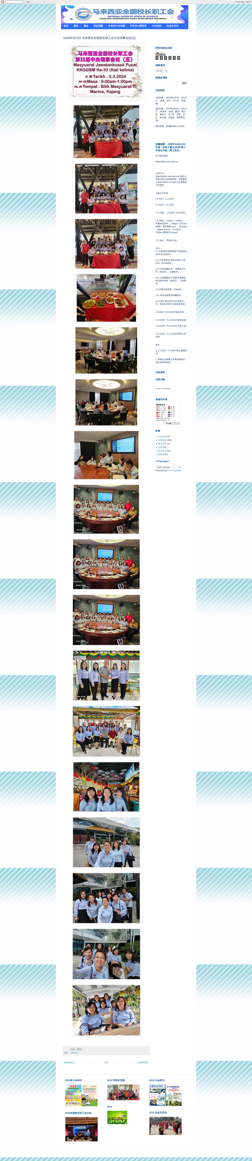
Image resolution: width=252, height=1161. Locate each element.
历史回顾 (98, 26)
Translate (176, 470)
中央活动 (156, 26)
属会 (86, 26)
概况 (76, 26)
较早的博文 (143, 1062)
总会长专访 (172, 26)
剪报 (160, 454)
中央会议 (74, 1053)
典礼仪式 (162, 443)
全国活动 (162, 440)
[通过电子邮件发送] (71, 1049)
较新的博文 (69, 1062)
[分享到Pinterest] (81, 1049)
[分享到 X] (76, 1049)
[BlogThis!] (73, 1049)
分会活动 (162, 451)
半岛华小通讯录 (138, 26)
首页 (66, 26)
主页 (106, 1062)
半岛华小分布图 (116, 26)
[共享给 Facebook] (78, 1049)
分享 (160, 447)
